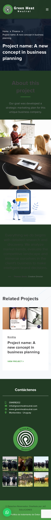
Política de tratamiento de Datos (25, 514)
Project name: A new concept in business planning (24, 347)
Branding (12, 337)
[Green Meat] (19, 9)
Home (5, 31)
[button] (7, 512)
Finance (16, 31)
